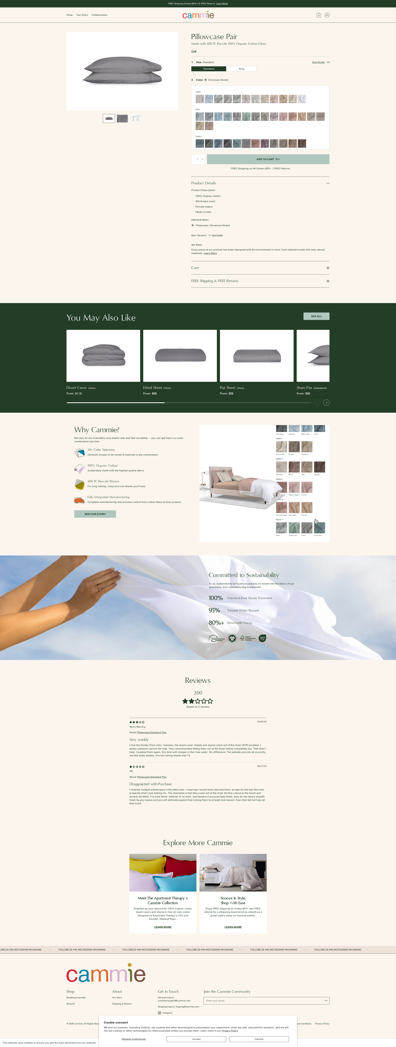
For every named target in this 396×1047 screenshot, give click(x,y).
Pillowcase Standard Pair (152, 732)
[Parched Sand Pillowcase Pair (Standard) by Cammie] (292, 99)
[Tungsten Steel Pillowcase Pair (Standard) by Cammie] (227, 143)
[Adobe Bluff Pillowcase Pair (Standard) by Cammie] (283, 99)
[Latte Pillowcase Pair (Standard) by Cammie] (209, 126)
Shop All (71, 1003)
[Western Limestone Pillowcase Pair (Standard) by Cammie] (311, 116)
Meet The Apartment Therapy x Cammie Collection (163, 900)
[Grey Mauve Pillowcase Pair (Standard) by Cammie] (274, 116)
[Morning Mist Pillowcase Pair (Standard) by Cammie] (199, 116)
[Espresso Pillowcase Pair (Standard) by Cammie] (302, 143)
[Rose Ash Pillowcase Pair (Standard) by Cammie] (255, 143)
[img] (137, 722)
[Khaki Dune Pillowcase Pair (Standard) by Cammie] (199, 126)
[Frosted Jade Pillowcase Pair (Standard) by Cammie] (246, 116)
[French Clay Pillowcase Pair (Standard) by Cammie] (255, 99)
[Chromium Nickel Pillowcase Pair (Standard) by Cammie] (246, 143)
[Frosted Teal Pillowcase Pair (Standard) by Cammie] (237, 143)
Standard (208, 68)
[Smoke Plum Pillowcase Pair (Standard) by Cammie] (264, 143)
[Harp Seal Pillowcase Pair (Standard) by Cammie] (218, 99)
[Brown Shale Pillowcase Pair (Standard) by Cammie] (320, 116)
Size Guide (318, 62)
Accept (196, 1039)
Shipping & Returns (122, 1003)
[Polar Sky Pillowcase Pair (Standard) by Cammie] (209, 99)
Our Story (82, 15)
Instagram (167, 1013)
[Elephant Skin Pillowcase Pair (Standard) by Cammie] (274, 143)
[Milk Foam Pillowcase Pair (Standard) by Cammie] (264, 99)
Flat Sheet (232, 387)
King (241, 68)
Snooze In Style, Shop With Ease (233, 900)
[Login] (327, 15)
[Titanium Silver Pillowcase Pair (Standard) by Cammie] (237, 116)
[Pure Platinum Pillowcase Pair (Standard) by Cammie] (227, 99)
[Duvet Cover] (103, 356)
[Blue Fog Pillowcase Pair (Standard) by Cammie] (227, 116)
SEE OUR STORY (95, 514)
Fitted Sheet (157, 387)
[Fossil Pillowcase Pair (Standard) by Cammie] (199, 99)
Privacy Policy (230, 1030)
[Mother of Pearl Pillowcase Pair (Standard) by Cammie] (246, 99)
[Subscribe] (325, 1000)
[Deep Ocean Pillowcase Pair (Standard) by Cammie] (209, 143)
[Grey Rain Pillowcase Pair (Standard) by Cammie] (209, 116)
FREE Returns (282, 168)
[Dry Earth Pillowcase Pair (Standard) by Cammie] (283, 143)
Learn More (222, 3)
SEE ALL (316, 316)
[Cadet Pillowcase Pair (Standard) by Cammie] (218, 143)
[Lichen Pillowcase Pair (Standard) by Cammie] (255, 116)
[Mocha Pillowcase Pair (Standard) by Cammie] (292, 143)
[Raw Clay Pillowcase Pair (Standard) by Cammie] (302, 116)
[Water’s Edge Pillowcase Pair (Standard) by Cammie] (218, 116)
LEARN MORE (163, 927)
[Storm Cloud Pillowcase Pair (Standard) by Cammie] (199, 143)
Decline (259, 1039)
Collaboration (100, 15)
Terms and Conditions (300, 1023)
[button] (319, 15)
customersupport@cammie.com (174, 1000)
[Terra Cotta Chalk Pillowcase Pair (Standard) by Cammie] (292, 116)
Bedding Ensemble (76, 997)
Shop (70, 15)
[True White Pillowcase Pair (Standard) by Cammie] (302, 99)
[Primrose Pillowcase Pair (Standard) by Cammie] (283, 116)
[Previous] (317, 403)
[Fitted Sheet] (180, 356)
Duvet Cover (81, 387)
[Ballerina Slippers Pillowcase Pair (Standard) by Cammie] (274, 99)
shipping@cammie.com (187, 1006)
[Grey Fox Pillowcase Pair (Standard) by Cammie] (264, 116)
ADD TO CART (268, 159)
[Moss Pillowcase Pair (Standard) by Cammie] (237, 99)
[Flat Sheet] (257, 356)
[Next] (326, 403)
